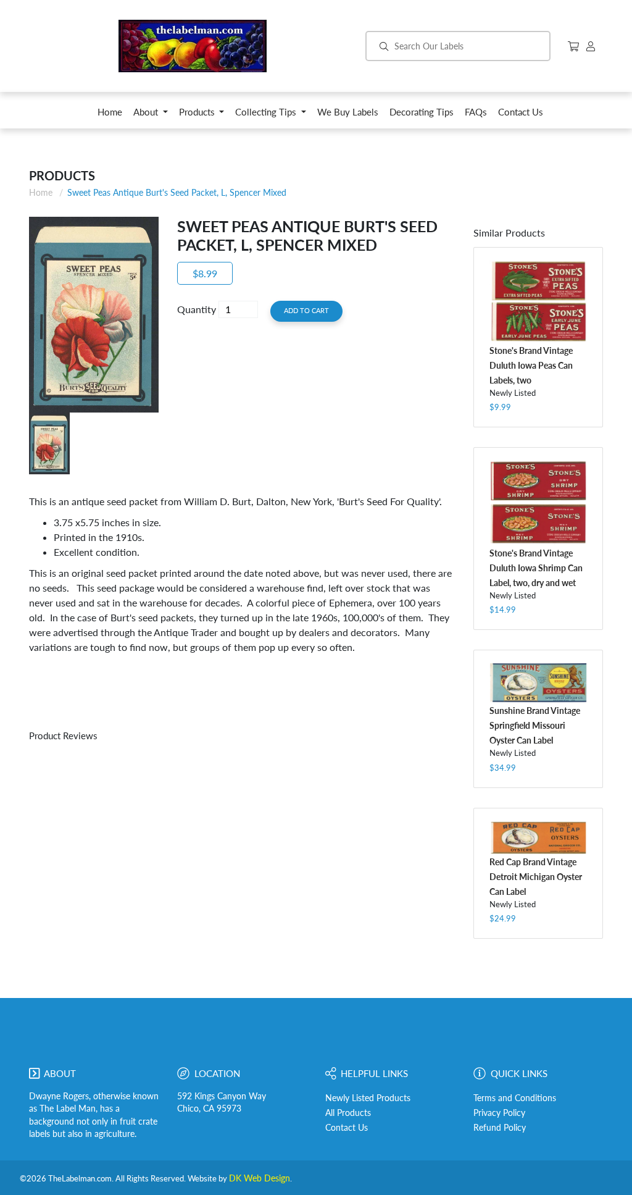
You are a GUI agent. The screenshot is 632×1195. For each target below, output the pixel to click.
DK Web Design (259, 1178)
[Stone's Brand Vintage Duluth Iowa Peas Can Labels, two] (538, 301)
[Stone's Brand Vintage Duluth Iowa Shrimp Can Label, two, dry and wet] (538, 502)
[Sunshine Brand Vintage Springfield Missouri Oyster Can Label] (538, 683)
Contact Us (346, 1128)
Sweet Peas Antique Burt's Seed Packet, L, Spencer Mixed (176, 192)
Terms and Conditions (514, 1098)
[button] (150, 115)
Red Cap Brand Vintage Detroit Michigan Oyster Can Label (535, 877)
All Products (348, 1113)
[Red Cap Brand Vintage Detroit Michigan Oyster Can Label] (538, 837)
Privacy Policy (499, 1113)
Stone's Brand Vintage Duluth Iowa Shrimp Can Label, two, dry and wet (536, 568)
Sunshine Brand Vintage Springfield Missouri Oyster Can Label (534, 725)
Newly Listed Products (367, 1098)
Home (40, 192)
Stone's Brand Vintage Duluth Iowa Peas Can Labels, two (531, 365)
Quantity (196, 309)
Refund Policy (499, 1128)
